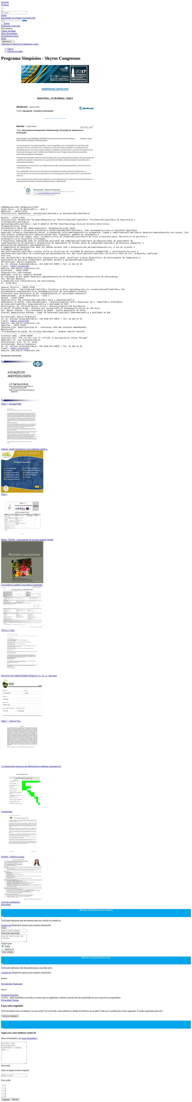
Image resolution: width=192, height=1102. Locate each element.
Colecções (15, 26)
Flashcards (6, 26)
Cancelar (5, 1099)
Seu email (5, 1065)
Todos (7, 946)
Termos (15, 1000)
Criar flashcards (28, 18)
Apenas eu (9, 949)
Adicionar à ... (8, 41)
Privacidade (6, 1000)
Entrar (4, 15)
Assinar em (6, 925)
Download (6, 904)
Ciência (10, 49)
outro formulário (29, 1038)
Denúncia (5, 995)
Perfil (3, 38)
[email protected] (19, 266)
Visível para (6, 943)
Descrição (10, 933)
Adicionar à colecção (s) (12, 44)
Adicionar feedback (10, 1016)
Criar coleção (7, 952)
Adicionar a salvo (31, 44)
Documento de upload (11, 18)
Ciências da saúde (15, 51)
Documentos (6, 984)
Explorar (5, 5)
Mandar (15, 1099)
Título (3, 928)
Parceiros (14, 995)
